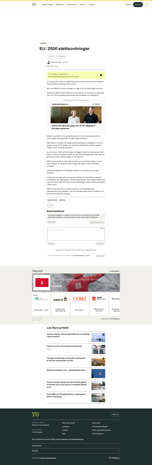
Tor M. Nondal (37, 432)
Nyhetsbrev (96, 423)
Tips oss (115, 414)
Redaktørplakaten (77, 439)
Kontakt (35, 451)
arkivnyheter (52, 200)
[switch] (102, 75)
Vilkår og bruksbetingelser (101, 430)
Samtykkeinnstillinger (100, 426)
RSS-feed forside (68, 423)
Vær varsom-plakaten (60, 439)
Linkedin (65, 430)
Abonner (138, 4)
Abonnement (37, 446)
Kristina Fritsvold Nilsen (40, 425)
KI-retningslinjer (98, 434)
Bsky (64, 434)
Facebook (65, 426)
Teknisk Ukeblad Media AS (48, 458)
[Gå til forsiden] (34, 4)
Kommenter (61, 56)
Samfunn (43, 43)
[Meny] (146, 4)
